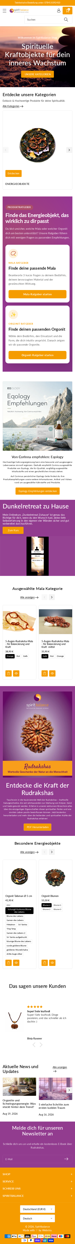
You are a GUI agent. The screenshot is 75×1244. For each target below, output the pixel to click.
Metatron (11, 924)
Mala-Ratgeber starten (37, 294)
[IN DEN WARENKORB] (8, 673)
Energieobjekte (17, 183)
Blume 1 (57, 905)
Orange (10, 656)
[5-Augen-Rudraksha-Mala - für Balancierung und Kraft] (19, 621)
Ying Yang (11, 928)
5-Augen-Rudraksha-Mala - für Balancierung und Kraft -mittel (55, 644)
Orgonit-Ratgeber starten (37, 355)
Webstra (47, 1230)
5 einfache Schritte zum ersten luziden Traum (54, 1106)
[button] (6, 10)
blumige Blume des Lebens (19, 941)
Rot (18, 656)
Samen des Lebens (15, 920)
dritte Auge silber (14, 954)
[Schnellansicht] (16, 673)
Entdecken (14, 173)
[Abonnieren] (66, 1159)
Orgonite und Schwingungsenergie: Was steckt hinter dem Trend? (19, 1103)
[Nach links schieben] (6, 150)
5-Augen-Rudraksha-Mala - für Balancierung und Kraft (19, 644)
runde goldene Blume (16, 945)
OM (8, 905)
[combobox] (48, 19)
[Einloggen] (59, 10)
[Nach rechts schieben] (69, 150)
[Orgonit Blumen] (55, 876)
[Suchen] (66, 19)
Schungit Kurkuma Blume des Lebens (19, 910)
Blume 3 (57, 909)
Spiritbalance (42, 1226)
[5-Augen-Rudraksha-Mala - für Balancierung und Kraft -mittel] (55, 621)
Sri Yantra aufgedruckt (17, 937)
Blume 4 (46, 905)
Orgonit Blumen (50, 895)
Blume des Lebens (15, 916)
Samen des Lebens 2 (16, 933)
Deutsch (27, 1218)
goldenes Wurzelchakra (17, 949)
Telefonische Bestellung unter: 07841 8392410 (37, 2)
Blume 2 (46, 909)
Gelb (25, 656)
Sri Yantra (22, 924)
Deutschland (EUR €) (34, 1209)
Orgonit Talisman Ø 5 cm (18, 895)
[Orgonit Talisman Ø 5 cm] (19, 876)
